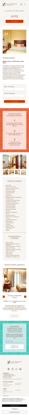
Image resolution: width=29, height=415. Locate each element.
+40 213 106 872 (7, 378)
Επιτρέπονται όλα (14, 405)
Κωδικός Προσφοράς (9, 93)
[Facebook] (8, 369)
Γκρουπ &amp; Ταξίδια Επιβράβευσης (7, 385)
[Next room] (25, 297)
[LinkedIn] (20, 369)
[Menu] (21, 4)
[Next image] (25, 162)
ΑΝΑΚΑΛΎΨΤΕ (14, 316)
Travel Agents (18, 390)
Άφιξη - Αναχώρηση (9, 86)
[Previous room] (4, 297)
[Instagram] (12, 369)
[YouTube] (16, 369)
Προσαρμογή (14, 408)
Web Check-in (18, 384)
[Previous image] (4, 162)
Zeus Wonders (18, 383)
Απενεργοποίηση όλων (14, 412)
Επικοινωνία (5, 383)
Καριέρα (4, 390)
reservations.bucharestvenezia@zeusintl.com (13, 379)
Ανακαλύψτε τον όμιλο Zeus (7, 392)
